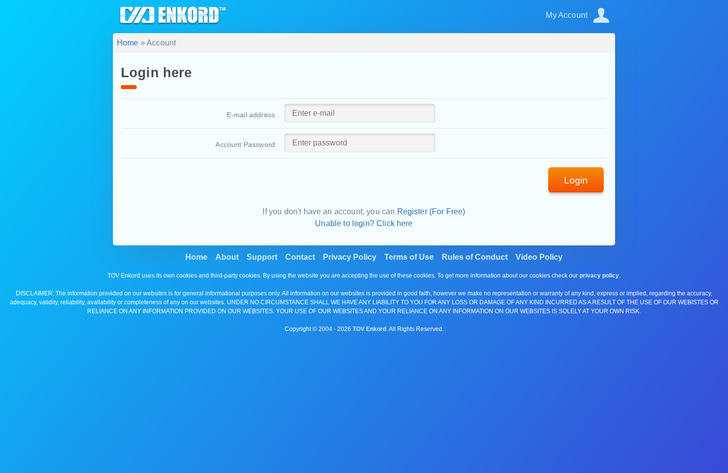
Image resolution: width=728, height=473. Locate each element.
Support (262, 257)
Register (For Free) (431, 211)
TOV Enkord (369, 329)
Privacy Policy (349, 257)
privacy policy (599, 275)
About (227, 257)
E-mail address (251, 115)
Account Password (245, 144)
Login (576, 180)
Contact (300, 257)
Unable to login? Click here (364, 223)
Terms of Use (409, 257)
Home (128, 43)
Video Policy (539, 257)
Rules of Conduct (475, 257)
